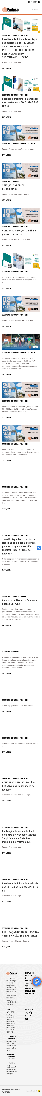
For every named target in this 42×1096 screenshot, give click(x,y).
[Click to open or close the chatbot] (37, 981)
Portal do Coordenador (30, 975)
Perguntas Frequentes (30, 989)
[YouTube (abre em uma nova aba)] (38, 2)
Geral (23, 144)
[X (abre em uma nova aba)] (29, 2)
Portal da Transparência (30, 983)
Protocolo (29, 994)
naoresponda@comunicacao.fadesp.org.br (11, 1072)
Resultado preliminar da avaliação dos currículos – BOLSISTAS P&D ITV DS (20, 102)
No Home (25, 35)
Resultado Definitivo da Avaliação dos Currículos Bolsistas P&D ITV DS (20, 887)
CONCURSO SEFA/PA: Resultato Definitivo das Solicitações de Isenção (19, 786)
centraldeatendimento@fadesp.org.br (11, 1048)
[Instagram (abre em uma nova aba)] (36, 2)
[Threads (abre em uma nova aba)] (34, 2)
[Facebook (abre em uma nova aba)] (31, 2)
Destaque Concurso (11, 35)
